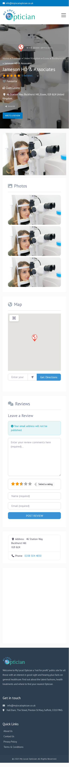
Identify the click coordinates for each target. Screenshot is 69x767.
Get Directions (48, 377)
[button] (34, 337)
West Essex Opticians (39, 48)
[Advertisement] (34, 605)
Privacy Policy (10, 741)
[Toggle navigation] (64, 15)
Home (6, 58)
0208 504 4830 (33, 555)
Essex (46, 58)
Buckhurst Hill (59, 58)
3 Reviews (27, 75)
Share (11, 106)
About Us (8, 731)
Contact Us (9, 736)
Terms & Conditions (13, 746)
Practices (16, 58)
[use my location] (32, 377)
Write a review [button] (12, 115)
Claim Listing (13, 87)
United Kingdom (32, 58)
